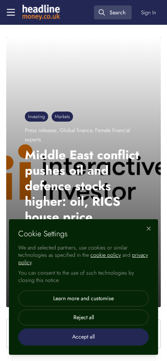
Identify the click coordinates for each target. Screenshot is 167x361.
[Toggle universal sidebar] (11, 12)
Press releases (41, 130)
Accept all (83, 336)
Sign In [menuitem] (148, 12)
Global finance (76, 130)
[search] (113, 12)
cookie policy (105, 255)
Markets (62, 116)
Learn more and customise (83, 298)
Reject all (83, 317)
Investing (36, 116)
